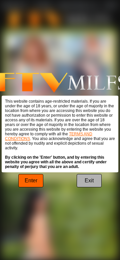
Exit (89, 180)
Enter (31, 180)
